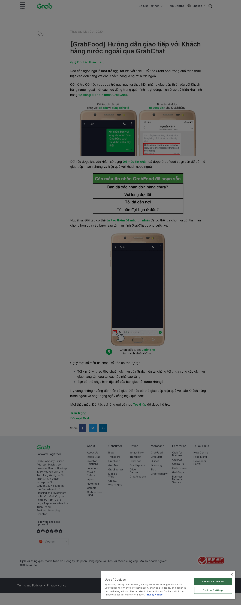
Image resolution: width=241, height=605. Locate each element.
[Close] (232, 574)
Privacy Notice (154, 594)
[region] (168, 585)
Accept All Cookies (213, 581)
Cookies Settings (213, 590)
